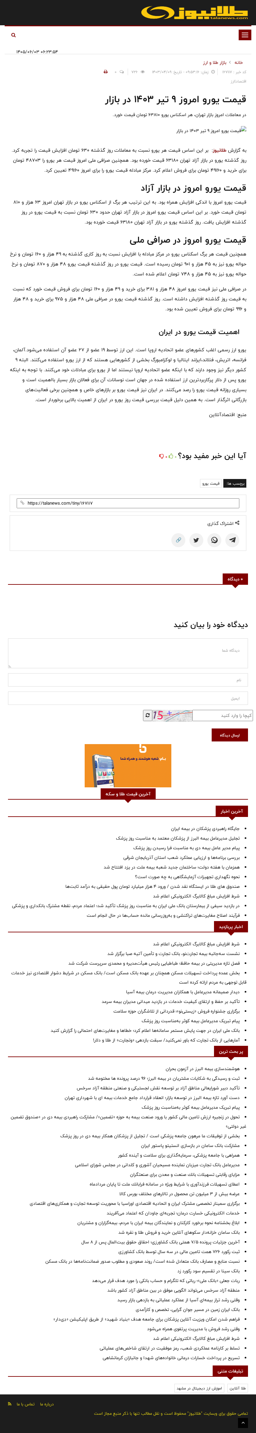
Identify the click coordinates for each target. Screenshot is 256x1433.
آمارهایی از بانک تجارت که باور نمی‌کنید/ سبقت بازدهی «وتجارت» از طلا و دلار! (166, 1040)
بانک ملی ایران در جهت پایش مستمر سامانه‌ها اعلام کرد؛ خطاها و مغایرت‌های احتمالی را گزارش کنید (145, 1031)
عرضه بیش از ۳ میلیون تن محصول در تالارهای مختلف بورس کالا (179, 1194)
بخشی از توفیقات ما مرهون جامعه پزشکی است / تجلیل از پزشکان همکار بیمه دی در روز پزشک (150, 1136)
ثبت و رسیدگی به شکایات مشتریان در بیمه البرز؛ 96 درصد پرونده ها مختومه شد (164, 1078)
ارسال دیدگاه (230, 735)
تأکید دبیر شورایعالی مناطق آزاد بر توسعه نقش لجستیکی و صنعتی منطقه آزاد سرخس (158, 1088)
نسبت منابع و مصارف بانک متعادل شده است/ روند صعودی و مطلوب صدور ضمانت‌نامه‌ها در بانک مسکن (142, 1261)
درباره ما (47, 1404)
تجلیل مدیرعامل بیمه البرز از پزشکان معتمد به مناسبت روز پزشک (178, 838)
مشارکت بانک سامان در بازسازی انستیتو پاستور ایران (190, 1146)
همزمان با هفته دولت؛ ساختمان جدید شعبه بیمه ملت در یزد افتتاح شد (172, 867)
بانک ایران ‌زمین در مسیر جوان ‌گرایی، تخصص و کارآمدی (188, 1310)
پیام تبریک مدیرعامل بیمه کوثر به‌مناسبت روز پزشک (191, 1021)
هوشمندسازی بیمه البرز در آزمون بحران (203, 1069)
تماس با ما (26, 1404)
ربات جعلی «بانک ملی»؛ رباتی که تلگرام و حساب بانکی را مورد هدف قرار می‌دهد (166, 1281)
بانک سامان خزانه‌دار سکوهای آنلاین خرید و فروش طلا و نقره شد (179, 1232)
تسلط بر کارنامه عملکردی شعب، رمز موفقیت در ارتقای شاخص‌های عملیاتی (170, 1348)
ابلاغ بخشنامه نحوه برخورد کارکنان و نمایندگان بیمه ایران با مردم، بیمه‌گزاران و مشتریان (158, 1223)
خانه (239, 63)
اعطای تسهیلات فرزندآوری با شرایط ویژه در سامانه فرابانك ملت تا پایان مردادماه (165, 1184)
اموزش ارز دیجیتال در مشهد (199, 1388)
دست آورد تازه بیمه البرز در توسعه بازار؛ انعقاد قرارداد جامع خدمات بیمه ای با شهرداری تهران (152, 1098)
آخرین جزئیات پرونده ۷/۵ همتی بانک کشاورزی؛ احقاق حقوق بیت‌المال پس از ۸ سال (160, 1242)
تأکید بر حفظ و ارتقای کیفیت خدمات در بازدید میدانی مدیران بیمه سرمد (171, 1002)
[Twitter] (196, 540)
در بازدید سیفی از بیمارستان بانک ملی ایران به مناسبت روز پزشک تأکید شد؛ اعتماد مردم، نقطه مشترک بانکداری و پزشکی (126, 906)
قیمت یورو (210, 483)
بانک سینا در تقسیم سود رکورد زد (208, 1271)
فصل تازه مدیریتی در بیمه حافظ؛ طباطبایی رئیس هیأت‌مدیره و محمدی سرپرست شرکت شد (154, 963)
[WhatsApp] (214, 540)
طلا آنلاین (238, 1388)
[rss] (9, 1404)
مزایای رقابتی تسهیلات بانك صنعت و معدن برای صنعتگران (185, 1175)
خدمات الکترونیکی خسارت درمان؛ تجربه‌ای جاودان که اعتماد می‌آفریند (173, 1213)
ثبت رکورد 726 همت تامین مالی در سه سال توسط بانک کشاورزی (179, 1252)
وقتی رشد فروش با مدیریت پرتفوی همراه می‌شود (193, 1329)
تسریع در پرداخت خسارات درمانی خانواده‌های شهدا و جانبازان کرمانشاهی (171, 1358)
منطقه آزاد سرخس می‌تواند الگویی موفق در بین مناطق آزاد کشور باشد (173, 1290)
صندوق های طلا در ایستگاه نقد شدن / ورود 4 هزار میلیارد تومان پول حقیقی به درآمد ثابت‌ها (152, 886)
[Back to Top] (243, 1423)
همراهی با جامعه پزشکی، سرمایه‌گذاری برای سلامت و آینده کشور (179, 1155)
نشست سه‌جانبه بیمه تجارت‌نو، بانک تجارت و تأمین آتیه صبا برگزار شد (173, 954)
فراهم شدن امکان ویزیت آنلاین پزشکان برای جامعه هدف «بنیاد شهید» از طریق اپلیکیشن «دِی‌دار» (146, 1319)
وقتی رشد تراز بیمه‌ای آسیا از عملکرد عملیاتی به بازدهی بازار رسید (178, 1300)
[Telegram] (232, 540)
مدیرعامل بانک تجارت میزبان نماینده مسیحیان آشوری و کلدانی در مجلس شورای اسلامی (157, 1165)
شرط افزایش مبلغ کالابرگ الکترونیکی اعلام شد (196, 896)
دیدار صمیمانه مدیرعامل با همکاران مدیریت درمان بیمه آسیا (183, 992)
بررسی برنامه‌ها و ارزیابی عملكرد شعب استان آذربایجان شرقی (181, 858)
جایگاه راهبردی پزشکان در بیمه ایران (205, 829)
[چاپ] (104, 72)
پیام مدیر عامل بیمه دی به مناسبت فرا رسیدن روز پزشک (186, 848)
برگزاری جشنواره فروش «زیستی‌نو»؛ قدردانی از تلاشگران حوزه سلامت (176, 1011)
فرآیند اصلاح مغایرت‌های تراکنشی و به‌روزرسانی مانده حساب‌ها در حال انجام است (163, 915)
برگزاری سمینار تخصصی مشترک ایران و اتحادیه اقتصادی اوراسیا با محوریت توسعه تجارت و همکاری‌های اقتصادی (135, 1203)
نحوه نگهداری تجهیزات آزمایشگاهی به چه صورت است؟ (187, 877)
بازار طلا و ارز (214, 63)
